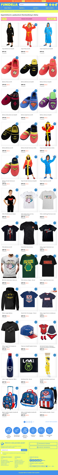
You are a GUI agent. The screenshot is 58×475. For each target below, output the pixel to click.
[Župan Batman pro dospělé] (10, 34)
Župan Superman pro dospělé (46, 48)
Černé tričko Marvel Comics (27, 247)
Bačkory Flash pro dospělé (45, 81)
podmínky (23, 453)
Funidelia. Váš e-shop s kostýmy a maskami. (9, 4)
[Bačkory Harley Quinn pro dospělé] (10, 101)
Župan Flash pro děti (25, 48)
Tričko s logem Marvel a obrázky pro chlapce (48, 314)
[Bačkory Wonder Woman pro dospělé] (10, 167)
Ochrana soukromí (19, 463)
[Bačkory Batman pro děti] (10, 134)
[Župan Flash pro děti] (29, 34)
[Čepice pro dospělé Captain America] (29, 332)
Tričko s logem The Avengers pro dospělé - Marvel (9, 347)
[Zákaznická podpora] (53, 5)
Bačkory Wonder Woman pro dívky (28, 147)
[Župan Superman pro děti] (48, 167)
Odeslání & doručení (5, 462)
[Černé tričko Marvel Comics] (29, 233)
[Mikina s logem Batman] (10, 299)
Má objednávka (4, 460)
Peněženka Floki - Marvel (26, 379)
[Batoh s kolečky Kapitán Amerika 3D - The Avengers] (10, 398)
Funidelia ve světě (18, 460)
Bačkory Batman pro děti (7, 147)
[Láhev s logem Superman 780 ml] (10, 365)
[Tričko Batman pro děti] (10, 233)
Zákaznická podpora (44, 443)
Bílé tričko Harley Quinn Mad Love (9, 280)
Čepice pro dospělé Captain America (29, 346)
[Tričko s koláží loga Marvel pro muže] (48, 200)
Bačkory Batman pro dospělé (27, 81)
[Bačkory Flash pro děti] (10, 68)
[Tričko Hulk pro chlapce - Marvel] (29, 266)
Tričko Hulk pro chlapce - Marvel (28, 280)
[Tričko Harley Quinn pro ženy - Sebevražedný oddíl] (29, 200)
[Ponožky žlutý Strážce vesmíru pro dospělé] (48, 365)
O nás (16, 467)
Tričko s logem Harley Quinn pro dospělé (47, 247)
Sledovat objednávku (44, 447)
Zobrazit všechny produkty (51, 421)
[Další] (34, 422)
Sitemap (16, 466)
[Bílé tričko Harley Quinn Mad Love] (10, 266)
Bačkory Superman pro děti (27, 114)
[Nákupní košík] (56, 5)
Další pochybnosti (5, 465)
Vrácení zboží (4, 463)
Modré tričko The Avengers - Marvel (28, 313)
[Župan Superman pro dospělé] (48, 34)
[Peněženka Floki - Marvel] (29, 365)
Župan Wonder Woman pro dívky (47, 147)
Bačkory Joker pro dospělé (45, 114)
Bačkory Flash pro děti (7, 81)
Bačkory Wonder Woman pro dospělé (8, 181)
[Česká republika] (31, 460)
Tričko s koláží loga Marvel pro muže (48, 213)
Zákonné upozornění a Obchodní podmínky (19, 462)
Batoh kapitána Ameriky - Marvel (47, 412)
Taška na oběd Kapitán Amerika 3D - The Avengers (29, 413)
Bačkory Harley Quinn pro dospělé (9, 114)
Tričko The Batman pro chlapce (9, 213)
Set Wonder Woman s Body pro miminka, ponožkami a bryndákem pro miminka (47, 347)
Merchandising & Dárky (9, 11)
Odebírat (24, 450)
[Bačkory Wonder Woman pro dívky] (29, 134)
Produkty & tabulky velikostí (7, 461)
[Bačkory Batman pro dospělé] (29, 68)
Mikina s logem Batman (7, 313)
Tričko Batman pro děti (7, 247)
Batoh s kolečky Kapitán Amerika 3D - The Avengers (10, 413)
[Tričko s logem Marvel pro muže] (48, 266)
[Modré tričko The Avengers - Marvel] (29, 299)
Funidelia (2, 11)
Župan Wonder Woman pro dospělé (29, 180)
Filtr (5, 18)
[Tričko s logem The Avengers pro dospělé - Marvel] (10, 332)
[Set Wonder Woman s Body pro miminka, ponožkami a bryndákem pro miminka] (48, 332)
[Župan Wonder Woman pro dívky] (48, 134)
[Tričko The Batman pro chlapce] (10, 200)
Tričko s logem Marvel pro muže (47, 280)
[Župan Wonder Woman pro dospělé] (29, 167)
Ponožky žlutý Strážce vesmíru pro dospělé (47, 380)
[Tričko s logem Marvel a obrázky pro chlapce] (48, 299)
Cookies (16, 465)
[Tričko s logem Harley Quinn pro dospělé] (48, 233)
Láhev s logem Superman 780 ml (9, 379)
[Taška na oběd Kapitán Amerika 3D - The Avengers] (29, 398)
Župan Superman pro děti (45, 180)
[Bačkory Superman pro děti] (29, 101)
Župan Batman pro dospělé (8, 48)
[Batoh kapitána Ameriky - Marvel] (48, 398)
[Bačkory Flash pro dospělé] (48, 68)
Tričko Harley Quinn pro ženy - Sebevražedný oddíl (27, 214)
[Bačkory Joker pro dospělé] (48, 101)
